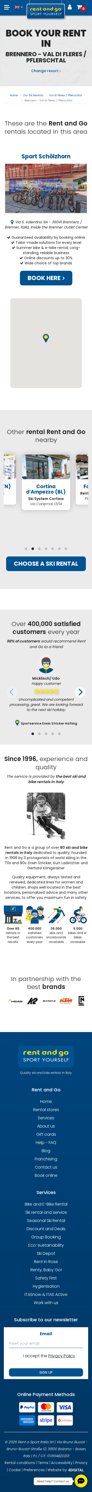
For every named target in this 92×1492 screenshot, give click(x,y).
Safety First (46, 1278)
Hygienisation (46, 1286)
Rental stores (46, 1110)
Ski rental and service (46, 1212)
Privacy (81, 1462)
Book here (45, 278)
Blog (46, 1151)
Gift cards (46, 1134)
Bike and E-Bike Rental (46, 1204)
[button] (19, 4)
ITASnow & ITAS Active (46, 1294)
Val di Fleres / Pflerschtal (65, 95)
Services (46, 1118)
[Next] (80, 692)
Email (46, 1334)
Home (14, 95)
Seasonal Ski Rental (46, 1221)
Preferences (34, 1469)
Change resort (45, 70)
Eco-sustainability (46, 1245)
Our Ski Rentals (33, 95)
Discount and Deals (46, 1229)
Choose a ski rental (46, 564)
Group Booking (46, 1237)
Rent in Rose (46, 1262)
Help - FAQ (46, 1143)
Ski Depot (46, 1253)
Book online (46, 1175)
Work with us (46, 1303)
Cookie (15, 1469)
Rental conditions (20, 1462)
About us (46, 1126)
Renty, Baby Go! (46, 1270)
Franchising (46, 1159)
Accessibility (61, 1462)
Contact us (46, 1167)
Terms (43, 1462)
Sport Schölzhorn (46, 156)
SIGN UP (46, 1372)
